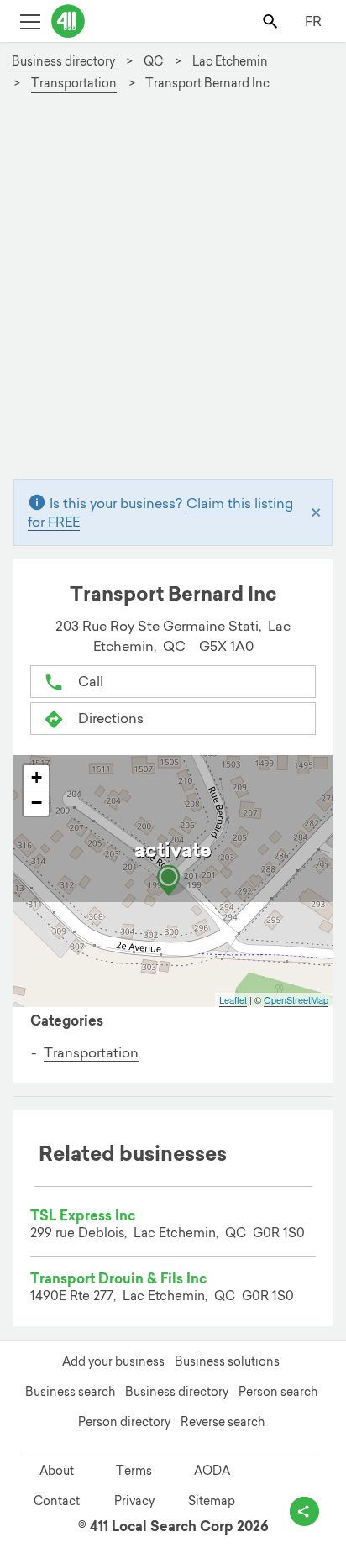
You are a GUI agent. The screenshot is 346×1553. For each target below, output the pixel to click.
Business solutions (227, 1361)
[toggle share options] (304, 1511)
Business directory (176, 1391)
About (56, 1470)
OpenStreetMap (296, 999)
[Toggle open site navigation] (30, 20)
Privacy (134, 1500)
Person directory (124, 1422)
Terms (134, 1470)
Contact (57, 1500)
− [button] (36, 802)
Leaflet (233, 999)
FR (313, 21)
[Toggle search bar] (271, 20)
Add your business (113, 1361)
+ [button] (36, 777)
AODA (212, 1470)
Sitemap (211, 1500)
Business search (70, 1391)
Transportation (91, 1052)
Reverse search (223, 1422)
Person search (278, 1391)
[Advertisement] (173, 292)
